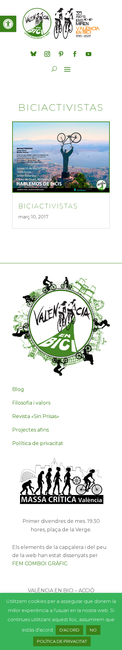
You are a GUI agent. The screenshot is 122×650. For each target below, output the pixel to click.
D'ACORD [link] (69, 629)
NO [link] (93, 629)
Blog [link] (18, 389)
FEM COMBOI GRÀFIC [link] (39, 564)
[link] (8, 24)
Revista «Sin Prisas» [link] (35, 416)
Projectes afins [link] (30, 430)
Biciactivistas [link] (48, 206)
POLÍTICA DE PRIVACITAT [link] (62, 641)
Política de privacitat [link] (37, 443)
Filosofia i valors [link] (31, 403)
